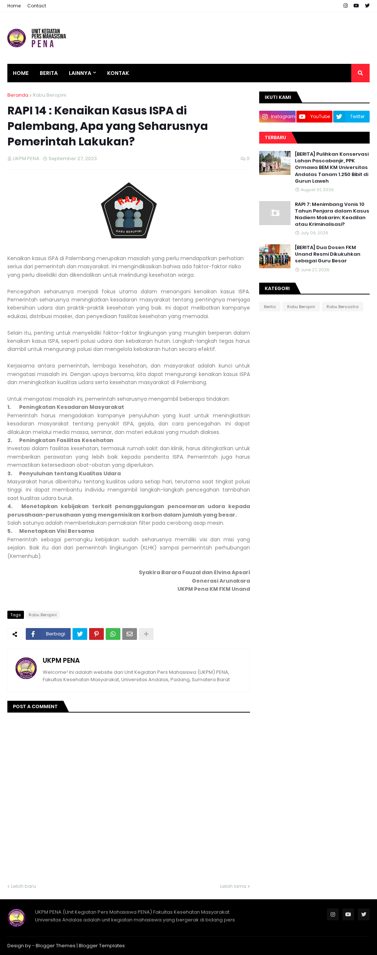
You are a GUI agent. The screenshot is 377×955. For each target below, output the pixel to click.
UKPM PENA (61, 660)
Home (14, 6)
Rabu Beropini (49, 95)
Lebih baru (23, 886)
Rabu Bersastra (343, 307)
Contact (36, 6)
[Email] (129, 634)
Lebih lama (233, 886)
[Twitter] (80, 634)
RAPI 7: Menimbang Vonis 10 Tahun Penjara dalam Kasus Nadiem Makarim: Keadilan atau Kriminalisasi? (332, 214)
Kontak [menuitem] (118, 73)
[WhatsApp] (113, 634)
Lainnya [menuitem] (80, 73)
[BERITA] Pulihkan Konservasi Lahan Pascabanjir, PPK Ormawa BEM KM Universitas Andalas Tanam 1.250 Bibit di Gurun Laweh (332, 168)
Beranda (17, 95)
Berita (270, 307)
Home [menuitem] (21, 73)
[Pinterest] (96, 634)
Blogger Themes (55, 945)
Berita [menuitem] (49, 73)
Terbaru (275, 137)
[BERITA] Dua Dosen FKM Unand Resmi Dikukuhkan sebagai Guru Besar (327, 254)
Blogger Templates (102, 945)
